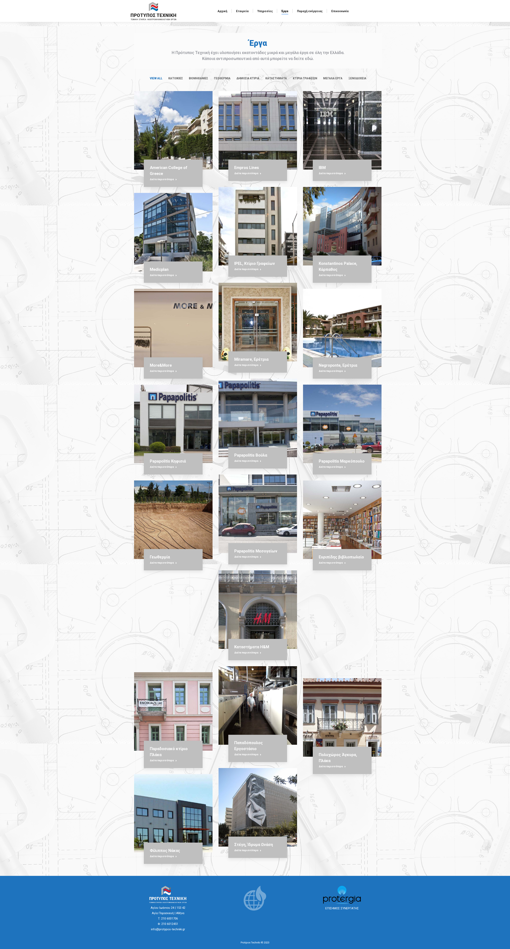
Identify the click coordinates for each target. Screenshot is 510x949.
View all (156, 78)
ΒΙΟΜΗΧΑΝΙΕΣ (198, 78)
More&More (161, 365)
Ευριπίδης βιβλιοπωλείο (341, 557)
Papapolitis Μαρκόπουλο (342, 461)
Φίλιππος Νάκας (165, 850)
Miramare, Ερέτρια (251, 359)
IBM (322, 167)
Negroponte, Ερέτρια (338, 365)
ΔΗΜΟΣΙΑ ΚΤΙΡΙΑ (247, 78)
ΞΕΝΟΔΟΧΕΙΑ (357, 78)
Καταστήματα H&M (251, 646)
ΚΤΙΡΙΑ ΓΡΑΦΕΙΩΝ (305, 78)
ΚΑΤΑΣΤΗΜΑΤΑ (276, 78)
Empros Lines (246, 167)
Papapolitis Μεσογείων (255, 551)
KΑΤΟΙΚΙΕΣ (175, 78)
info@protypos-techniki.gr (168, 929)
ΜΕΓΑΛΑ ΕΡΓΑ (332, 78)
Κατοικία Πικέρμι (165, 652)
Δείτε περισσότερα (162, 179)
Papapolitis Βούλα (250, 455)
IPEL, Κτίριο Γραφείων (254, 263)
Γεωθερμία (160, 557)
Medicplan (159, 269)
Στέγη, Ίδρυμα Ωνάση (253, 844)
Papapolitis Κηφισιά (168, 461)
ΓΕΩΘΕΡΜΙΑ (222, 78)
